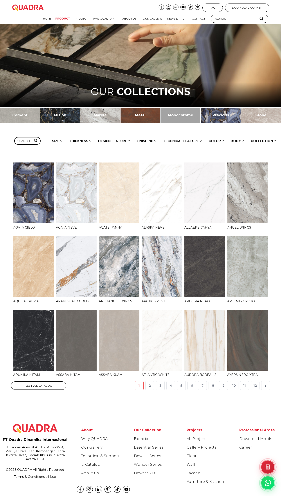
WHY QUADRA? (103, 18)
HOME (47, 18)
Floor (192, 456)
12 (255, 386)
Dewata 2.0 (144, 473)
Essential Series (149, 447)
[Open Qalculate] (267, 467)
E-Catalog (90, 464)
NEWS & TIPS (175, 18)
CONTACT (198, 18)
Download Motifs (255, 439)
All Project (196, 439)
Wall (191, 464)
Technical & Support (100, 456)
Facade (193, 473)
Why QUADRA (94, 439)
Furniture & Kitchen (205, 482)
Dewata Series (147, 456)
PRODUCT (62, 18)
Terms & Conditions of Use (35, 477)
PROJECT (81, 18)
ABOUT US (129, 18)
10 (234, 386)
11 (244, 386)
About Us (90, 473)
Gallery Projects (201, 447)
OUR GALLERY (152, 18)
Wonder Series (148, 464)
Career (245, 447)
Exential (142, 439)
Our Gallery (92, 447)
